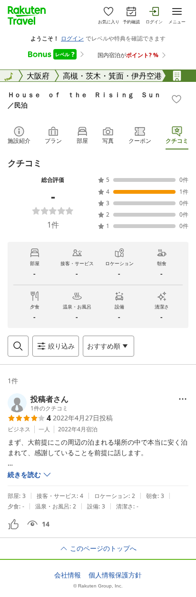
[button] (38, 402)
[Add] (176, 99)
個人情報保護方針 (115, 575)
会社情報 (67, 575)
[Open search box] (18, 346)
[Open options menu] (182, 399)
